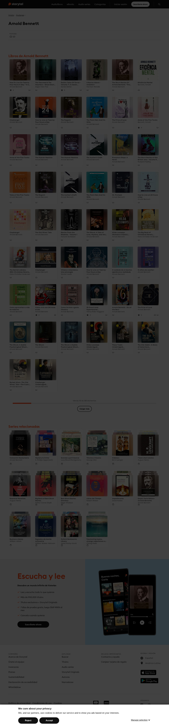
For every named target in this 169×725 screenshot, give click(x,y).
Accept (49, 720)
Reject (28, 720)
